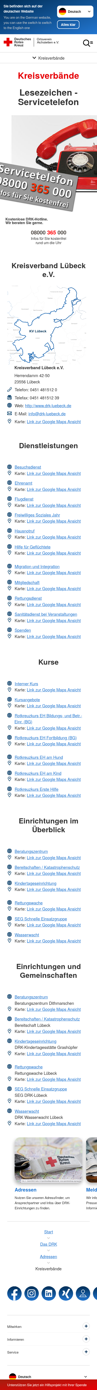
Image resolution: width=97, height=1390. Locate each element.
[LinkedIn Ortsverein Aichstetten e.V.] (49, 1293)
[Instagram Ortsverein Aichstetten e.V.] (31, 1293)
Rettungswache (29, 903)
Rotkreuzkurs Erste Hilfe (36, 789)
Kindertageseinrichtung (35, 883)
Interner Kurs (26, 683)
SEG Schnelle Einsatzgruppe (41, 919)
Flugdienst (24, 499)
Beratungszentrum (31, 851)
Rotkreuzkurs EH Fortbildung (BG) (46, 737)
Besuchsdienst (28, 467)
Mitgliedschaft (27, 582)
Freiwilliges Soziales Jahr (37, 515)
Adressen (26, 1189)
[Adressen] (49, 1160)
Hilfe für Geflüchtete (33, 547)
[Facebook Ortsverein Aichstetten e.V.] (14, 1293)
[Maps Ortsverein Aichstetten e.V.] (83, 1293)
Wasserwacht (27, 935)
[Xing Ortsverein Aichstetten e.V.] (66, 1293)
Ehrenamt (23, 483)
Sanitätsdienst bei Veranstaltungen (46, 614)
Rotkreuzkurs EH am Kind (38, 773)
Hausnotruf (25, 531)
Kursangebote (27, 699)
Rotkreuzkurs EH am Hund (39, 757)
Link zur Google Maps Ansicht (54, 421)
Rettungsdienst (28, 598)
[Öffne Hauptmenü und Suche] (88, 43)
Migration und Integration (37, 566)
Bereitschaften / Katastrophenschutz (47, 867)
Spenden (23, 630)
